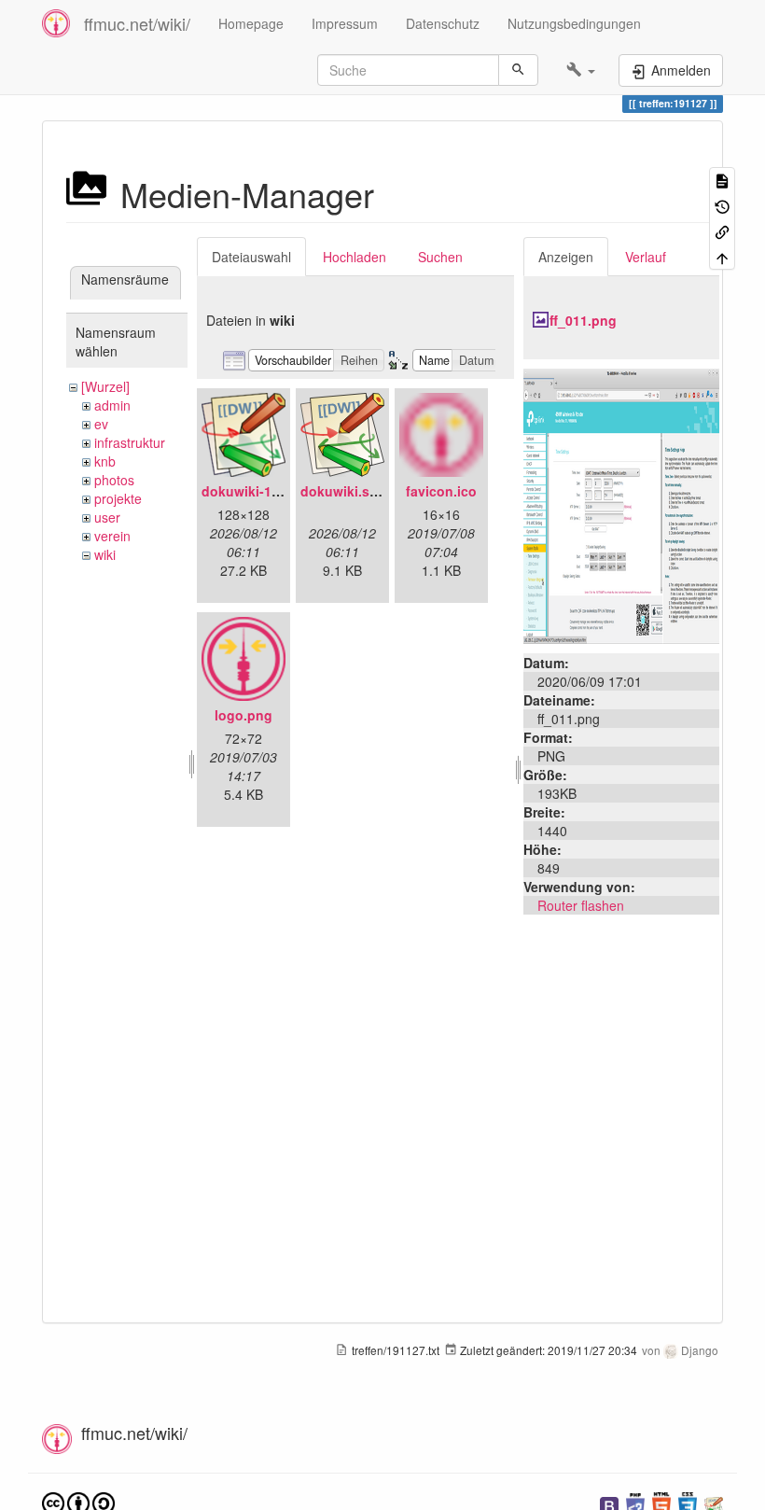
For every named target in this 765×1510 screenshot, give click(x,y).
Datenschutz (443, 23)
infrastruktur (129, 442)
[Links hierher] (722, 231)
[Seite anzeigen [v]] (722, 179)
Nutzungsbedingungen (574, 23)
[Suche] (518, 70)
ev (101, 423)
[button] (580, 70)
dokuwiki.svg (342, 491)
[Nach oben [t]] (722, 256)
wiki (105, 554)
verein (112, 535)
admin (112, 405)
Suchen (440, 256)
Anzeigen (565, 256)
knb (105, 461)
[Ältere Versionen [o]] (722, 205)
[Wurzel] (105, 386)
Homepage (251, 23)
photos (114, 479)
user (107, 517)
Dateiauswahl (251, 256)
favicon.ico (441, 491)
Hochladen (354, 256)
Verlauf (645, 256)
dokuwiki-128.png (258, 491)
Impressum (345, 23)
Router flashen (580, 905)
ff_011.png (583, 320)
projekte (118, 498)
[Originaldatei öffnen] (621, 504)
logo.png (243, 715)
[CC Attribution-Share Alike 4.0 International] (78, 1502)
